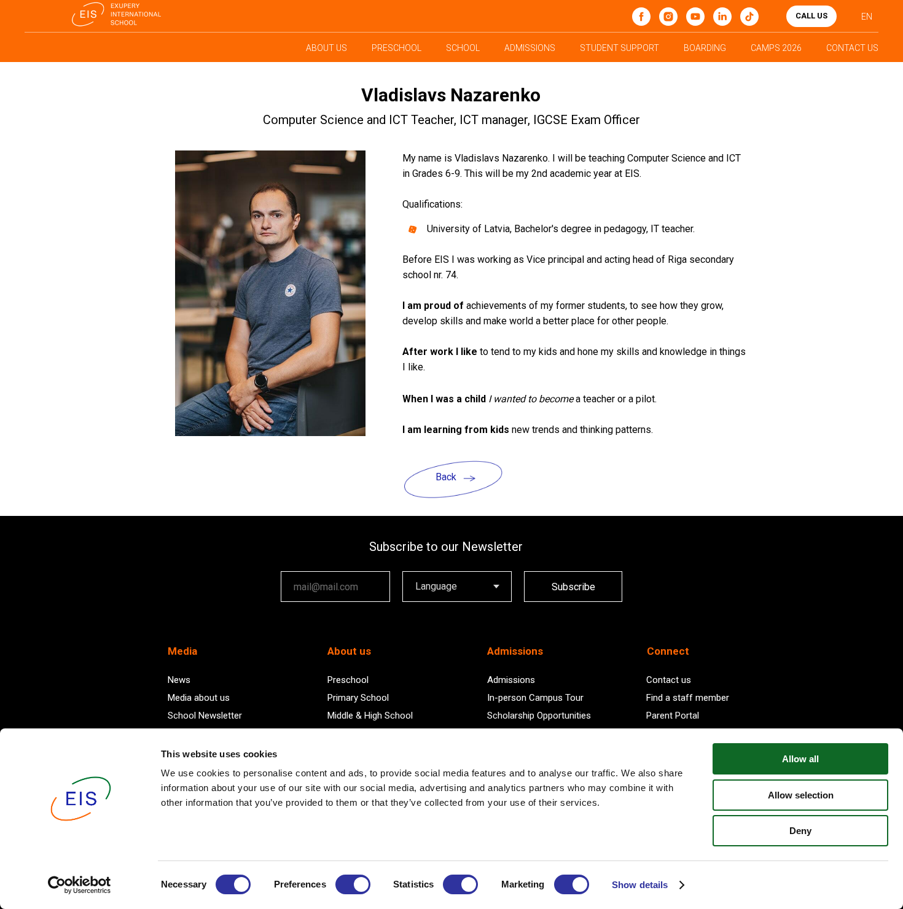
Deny (800, 830)
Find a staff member (687, 697)
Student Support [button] (619, 48)
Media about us (199, 697)
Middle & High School (370, 715)
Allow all (800, 759)
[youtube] (695, 16)
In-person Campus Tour (535, 697)
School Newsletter (205, 715)
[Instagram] (668, 16)
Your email (303, 562)
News (179, 679)
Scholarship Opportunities (539, 715)
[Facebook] (641, 16)
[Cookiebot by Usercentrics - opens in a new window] (79, 885)
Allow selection (801, 795)
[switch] (352, 884)
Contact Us (852, 48)
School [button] (463, 48)
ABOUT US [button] (326, 48)
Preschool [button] (396, 48)
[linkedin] (722, 16)
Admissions (511, 679)
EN (866, 16)
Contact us (668, 679)
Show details (640, 885)
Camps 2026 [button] (776, 48)
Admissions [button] (529, 48)
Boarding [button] (705, 48)
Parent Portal (672, 715)
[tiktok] (749, 16)
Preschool (348, 679)
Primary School (358, 697)
